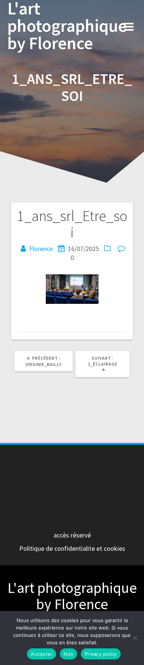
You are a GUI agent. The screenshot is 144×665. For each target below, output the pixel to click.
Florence (41, 248)
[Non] (134, 638)
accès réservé (72, 535)
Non (68, 654)
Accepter (41, 654)
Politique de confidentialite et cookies (72, 548)
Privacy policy (101, 654)
